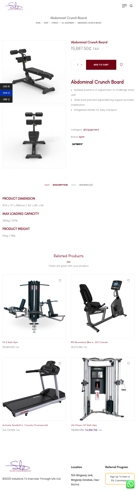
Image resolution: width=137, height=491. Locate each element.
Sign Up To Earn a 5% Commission (120, 478)
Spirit (82, 137)
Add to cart (101, 64)
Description (60, 184)
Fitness (55, 23)
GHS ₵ (6, 93)
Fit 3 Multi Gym (10, 342)
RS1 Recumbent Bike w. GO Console (89, 342)
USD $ (6, 86)
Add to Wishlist (121, 65)
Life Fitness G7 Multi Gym (84, 425)
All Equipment (68, 23)
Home (38, 23)
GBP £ (6, 99)
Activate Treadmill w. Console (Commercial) (25, 425)
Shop (46, 23)
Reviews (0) (86, 184)
